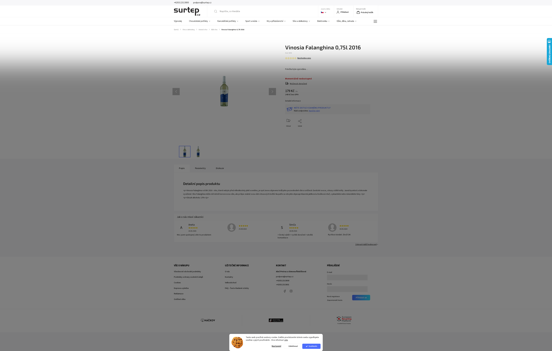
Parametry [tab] (200, 168)
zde (286, 340)
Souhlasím (313, 346)
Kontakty (229, 277)
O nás (227, 271)
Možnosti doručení (298, 83)
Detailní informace (293, 100)
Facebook (284, 291)
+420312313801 (282, 284)
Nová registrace (333, 296)
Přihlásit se (361, 297)
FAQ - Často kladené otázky (237, 288)
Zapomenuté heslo (334, 300)
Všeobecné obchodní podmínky (187, 271)
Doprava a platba (181, 288)
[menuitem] (179, 21)
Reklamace (178, 293)
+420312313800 (282, 280)
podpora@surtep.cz (284, 276)
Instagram (291, 291)
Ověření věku (179, 299)
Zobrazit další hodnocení (366, 244)
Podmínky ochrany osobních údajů (188, 277)
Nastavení (276, 346)
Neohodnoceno (304, 58)
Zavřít (365, 131)
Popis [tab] (182, 168)
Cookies (177, 282)
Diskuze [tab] (220, 168)
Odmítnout (293, 346)
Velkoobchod (230, 282)
